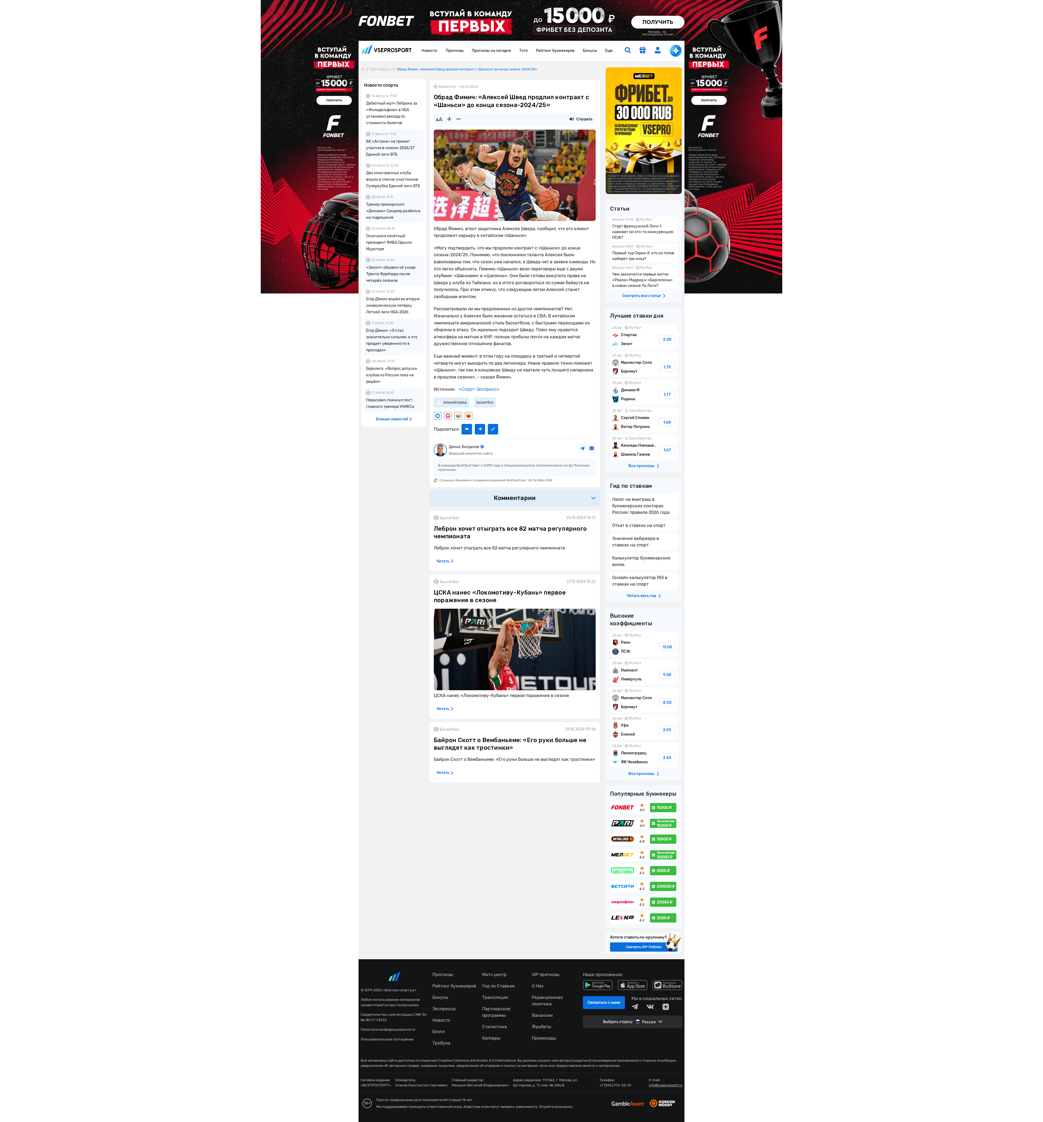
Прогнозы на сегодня (491, 50)
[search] (628, 51)
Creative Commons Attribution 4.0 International (477, 1060)
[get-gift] (642, 50)
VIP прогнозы (545, 974)
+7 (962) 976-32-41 (615, 1085)
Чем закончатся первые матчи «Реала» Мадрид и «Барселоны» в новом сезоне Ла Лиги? (643, 277)
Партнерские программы (496, 1012)
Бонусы (590, 50)
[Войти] (658, 50)
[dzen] (665, 1007)
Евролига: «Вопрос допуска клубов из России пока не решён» (391, 375)
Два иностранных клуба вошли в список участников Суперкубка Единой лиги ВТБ (393, 179)
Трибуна (441, 1043)
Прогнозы (455, 50)
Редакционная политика (547, 1001)
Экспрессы (443, 1008)
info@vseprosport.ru (665, 1085)
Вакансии (542, 1015)
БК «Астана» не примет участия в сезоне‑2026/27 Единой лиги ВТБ (390, 148)
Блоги (438, 1031)
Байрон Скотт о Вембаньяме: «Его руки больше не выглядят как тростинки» (510, 744)
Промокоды (544, 1038)
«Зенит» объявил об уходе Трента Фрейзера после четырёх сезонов (391, 274)
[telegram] (635, 1007)
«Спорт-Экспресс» (478, 389)
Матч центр (494, 974)
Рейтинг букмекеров (555, 50)
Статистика (494, 1026)
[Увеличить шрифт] (449, 119)
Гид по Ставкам (498, 986)
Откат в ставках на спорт (638, 525)
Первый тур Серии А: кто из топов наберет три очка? (643, 253)
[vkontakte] (650, 1007)
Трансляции (495, 997)
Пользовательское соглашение (387, 1039)
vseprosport (386, 51)
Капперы (491, 1038)
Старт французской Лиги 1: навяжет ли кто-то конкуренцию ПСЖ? (643, 229)
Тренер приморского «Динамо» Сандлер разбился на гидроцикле (393, 211)
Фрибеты (541, 1026)
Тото (523, 50)
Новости (429, 50)
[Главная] (363, 69)
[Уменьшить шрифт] (458, 119)
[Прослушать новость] (571, 119)
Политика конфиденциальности (388, 1029)
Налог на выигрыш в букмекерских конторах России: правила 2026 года (641, 506)
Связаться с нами (604, 1002)
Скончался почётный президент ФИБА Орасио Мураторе (389, 242)
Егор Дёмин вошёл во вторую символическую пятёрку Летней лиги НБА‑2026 (393, 305)
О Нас (538, 986)
